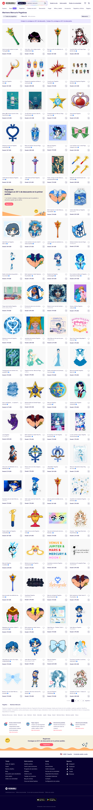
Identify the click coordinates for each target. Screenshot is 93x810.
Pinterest (71, 774)
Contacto (47, 778)
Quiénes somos (28, 764)
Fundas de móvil (31, 8)
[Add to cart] (21, 54)
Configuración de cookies (52, 781)
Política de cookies (49, 792)
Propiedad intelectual (51, 776)
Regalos (88, 8)
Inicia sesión (8, 776)
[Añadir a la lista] (21, 50)
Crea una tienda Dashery (31, 781)
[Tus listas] (85, 3)
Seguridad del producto (51, 774)
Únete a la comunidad (11, 778)
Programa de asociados (30, 769)
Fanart (7, 766)
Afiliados (26, 771)
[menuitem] (4, 8)
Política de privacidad (21, 792)
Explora (4, 8)
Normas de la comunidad (52, 771)
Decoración (42, 8)
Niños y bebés (58, 8)
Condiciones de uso (10, 792)
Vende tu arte (28, 774)
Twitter (71, 769)
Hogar (49, 8)
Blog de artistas (28, 778)
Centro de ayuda (50, 769)
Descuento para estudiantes (13, 774)
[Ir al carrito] (89, 3)
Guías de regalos (10, 764)
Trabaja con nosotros (30, 776)
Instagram (72, 764)
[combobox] (32, 3)
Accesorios (68, 8)
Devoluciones (49, 766)
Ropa (12, 8)
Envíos (47, 764)
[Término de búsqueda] (45, 3)
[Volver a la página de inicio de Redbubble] (8, 3)
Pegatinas (22, 8)
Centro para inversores (30, 766)
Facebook (72, 766)
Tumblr (71, 771)
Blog (6, 771)
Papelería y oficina (78, 8)
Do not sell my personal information (35, 792)
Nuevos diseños (9, 769)
